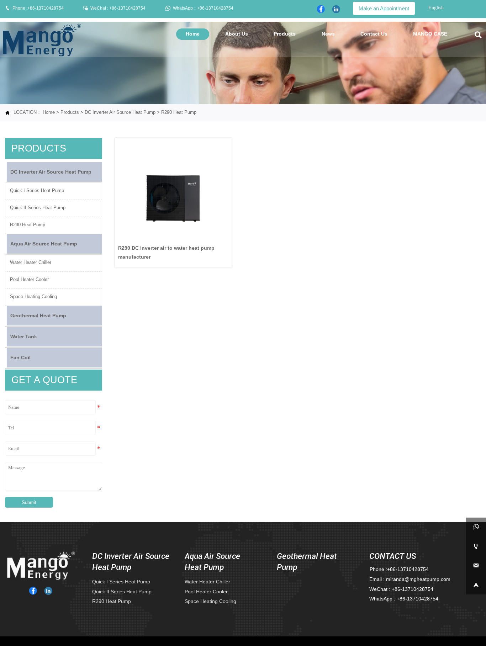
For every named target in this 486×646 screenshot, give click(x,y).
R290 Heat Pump (178, 112)
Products (69, 112)
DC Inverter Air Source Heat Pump (120, 112)
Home (49, 112)
